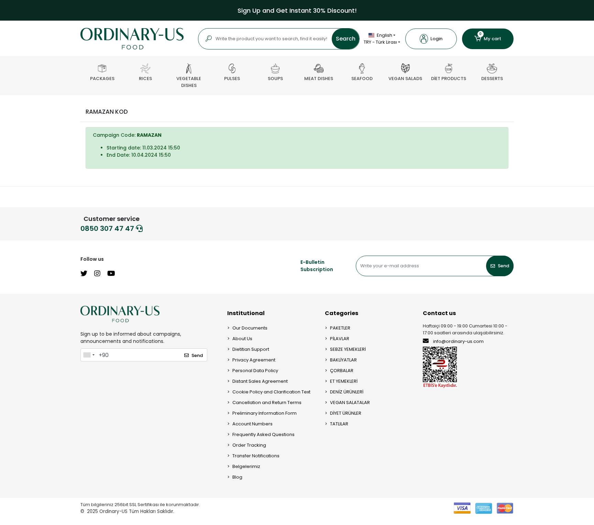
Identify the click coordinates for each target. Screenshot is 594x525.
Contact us (439, 313)
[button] (431, 39)
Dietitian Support (250, 349)
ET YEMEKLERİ (344, 381)
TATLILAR (339, 424)
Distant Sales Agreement (260, 381)
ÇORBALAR (341, 370)
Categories (341, 313)
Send (503, 265)
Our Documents (249, 328)
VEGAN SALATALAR (350, 402)
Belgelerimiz (246, 466)
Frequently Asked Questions (263, 434)
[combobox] (89, 355)
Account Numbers (252, 424)
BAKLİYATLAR (343, 360)
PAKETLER (340, 328)
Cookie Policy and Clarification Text (271, 392)
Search (345, 39)
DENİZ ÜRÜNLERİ (346, 392)
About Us (242, 338)
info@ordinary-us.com (458, 341)
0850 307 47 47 (108, 228)
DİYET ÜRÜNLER (345, 413)
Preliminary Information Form (264, 413)
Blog (237, 477)
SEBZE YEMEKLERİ (348, 349)
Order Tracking (249, 445)
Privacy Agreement (253, 360)
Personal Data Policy (255, 370)
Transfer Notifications (255, 456)
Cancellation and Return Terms (266, 402)
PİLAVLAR (339, 338)
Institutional (246, 313)
